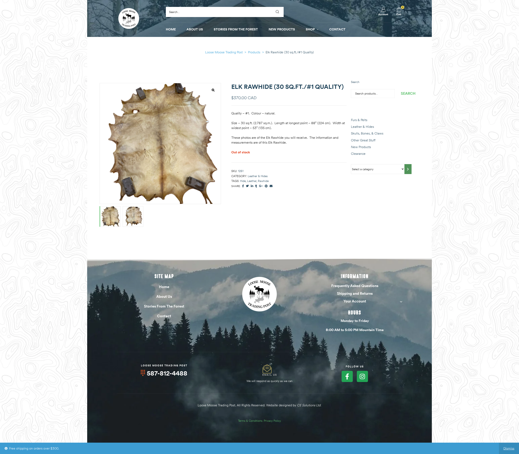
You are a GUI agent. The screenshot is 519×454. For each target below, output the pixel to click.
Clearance (358, 154)
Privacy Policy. (272, 421)
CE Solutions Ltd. (309, 405)
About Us (164, 296)
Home (164, 286)
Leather (251, 181)
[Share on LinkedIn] (252, 186)
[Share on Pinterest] (266, 186)
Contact (164, 316)
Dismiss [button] (508, 448)
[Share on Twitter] (247, 186)
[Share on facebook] (243, 186)
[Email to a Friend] (271, 186)
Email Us (269, 374)
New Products (361, 147)
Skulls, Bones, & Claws (367, 133)
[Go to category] (408, 169)
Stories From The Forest (164, 306)
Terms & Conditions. (250, 421)
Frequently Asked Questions (354, 285)
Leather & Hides (258, 176)
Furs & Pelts (359, 120)
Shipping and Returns (355, 293)
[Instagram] (362, 376)
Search (355, 82)
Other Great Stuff (363, 140)
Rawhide (263, 181)
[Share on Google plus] (261, 186)
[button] (213, 90)
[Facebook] (347, 376)
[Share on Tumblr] (256, 186)
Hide (243, 181)
